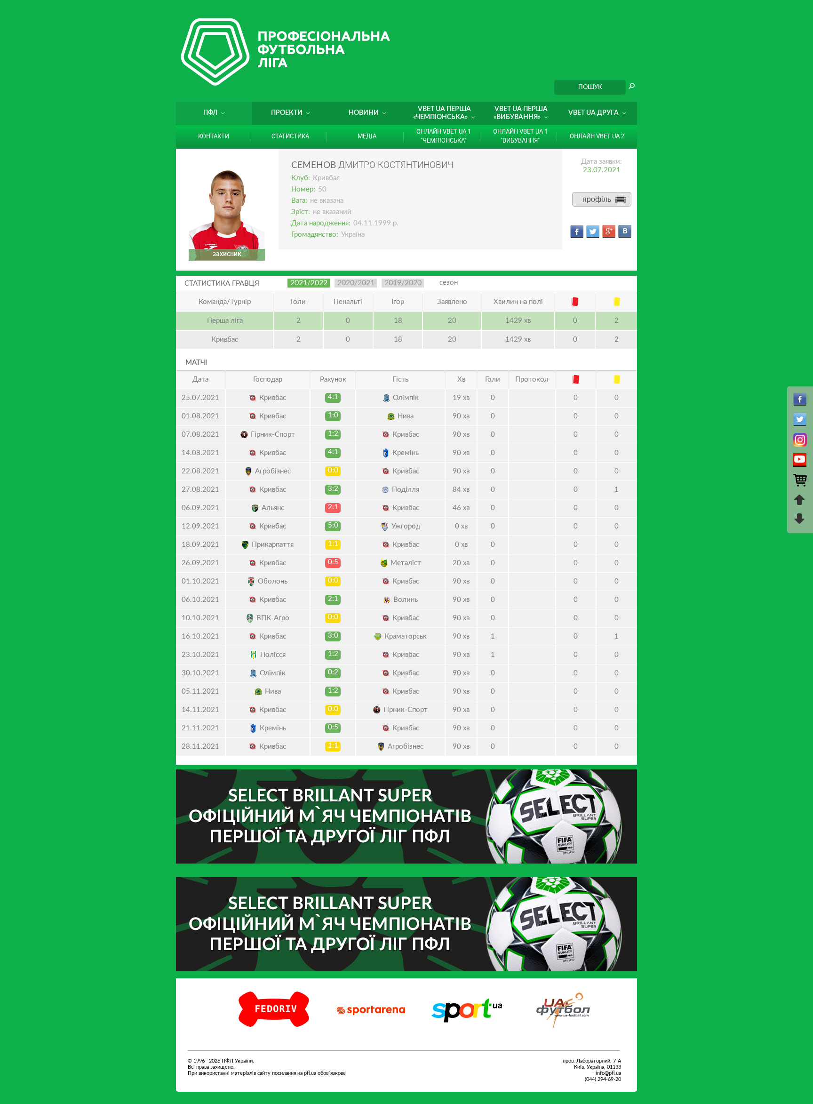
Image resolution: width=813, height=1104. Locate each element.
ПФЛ (210, 113)
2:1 (333, 507)
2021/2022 (308, 283)
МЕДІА (367, 136)
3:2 (333, 488)
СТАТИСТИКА (290, 136)
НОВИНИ (364, 113)
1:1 (333, 543)
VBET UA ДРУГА (593, 113)
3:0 (333, 635)
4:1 (333, 396)
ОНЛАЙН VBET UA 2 (597, 136)
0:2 (333, 672)
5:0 (333, 525)
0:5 (333, 562)
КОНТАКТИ (213, 136)
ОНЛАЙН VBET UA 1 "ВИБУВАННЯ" (520, 135)
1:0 (333, 415)
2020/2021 (356, 283)
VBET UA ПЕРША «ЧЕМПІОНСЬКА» (442, 113)
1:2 (333, 433)
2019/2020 (403, 283)
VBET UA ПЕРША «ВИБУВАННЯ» (521, 113)
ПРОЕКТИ (287, 113)
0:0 (333, 470)
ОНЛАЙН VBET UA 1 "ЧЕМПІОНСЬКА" (443, 135)
